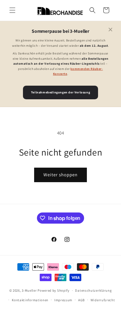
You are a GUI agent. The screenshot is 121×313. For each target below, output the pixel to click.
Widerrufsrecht (103, 300)
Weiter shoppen (60, 175)
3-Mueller (29, 290)
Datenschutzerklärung (93, 290)
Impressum (63, 300)
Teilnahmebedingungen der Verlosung (60, 92)
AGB (81, 300)
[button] (12, 10)
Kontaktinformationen (30, 300)
